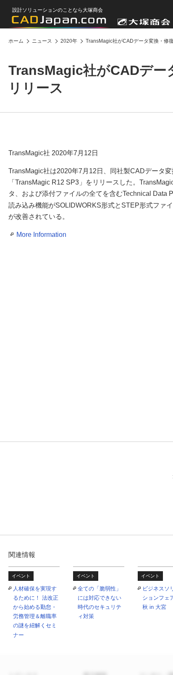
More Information (41, 234)
